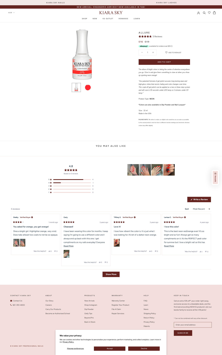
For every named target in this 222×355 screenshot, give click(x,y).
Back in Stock (89, 322)
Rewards (123, 19)
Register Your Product (120, 305)
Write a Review (202, 200)
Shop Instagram (90, 305)
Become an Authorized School (57, 313)
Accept (110, 348)
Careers (48, 305)
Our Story (49, 301)
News (146, 309)
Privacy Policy (149, 322)
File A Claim (116, 309)
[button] (150, 36)
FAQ (145, 301)
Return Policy (149, 318)
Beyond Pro (89, 318)
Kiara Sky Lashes (166, 3)
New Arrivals (89, 301)
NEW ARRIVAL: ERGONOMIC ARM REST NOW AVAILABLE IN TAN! (111, 7)
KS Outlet (108, 19)
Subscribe (183, 333)
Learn (137, 19)
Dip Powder (89, 309)
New (95, 19)
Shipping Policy (150, 313)
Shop (84, 19)
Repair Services (118, 313)
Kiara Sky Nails (55, 3)
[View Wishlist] (209, 12)
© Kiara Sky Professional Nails (26, 346)
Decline (144, 348)
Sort (187, 209)
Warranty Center (118, 301)
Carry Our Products (53, 309)
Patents (147, 326)
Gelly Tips (88, 313)
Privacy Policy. (68, 342)
